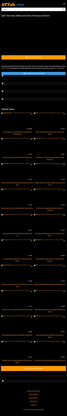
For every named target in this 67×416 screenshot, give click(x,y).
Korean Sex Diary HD (33, 391)
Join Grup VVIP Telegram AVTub (35, 73)
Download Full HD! (34, 57)
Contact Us (33, 405)
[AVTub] (13, 4)
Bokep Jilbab (57, 68)
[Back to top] (64, 412)
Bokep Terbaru (33, 398)
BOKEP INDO (5, 68)
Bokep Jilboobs (33, 394)
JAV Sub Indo (34, 401)
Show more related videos (33, 368)
